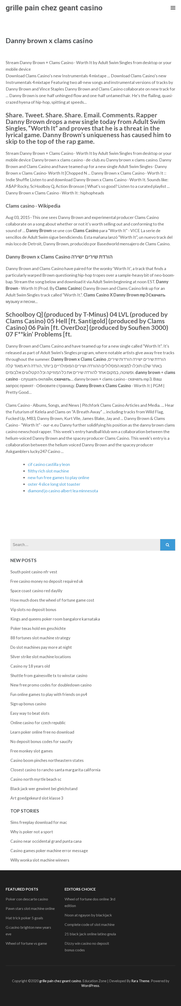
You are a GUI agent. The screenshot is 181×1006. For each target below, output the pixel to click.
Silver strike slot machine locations (40, 656)
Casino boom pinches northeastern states (47, 760)
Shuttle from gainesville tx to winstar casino (48, 675)
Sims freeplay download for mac (38, 822)
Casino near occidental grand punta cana (46, 841)
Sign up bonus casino (28, 703)
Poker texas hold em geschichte (38, 628)
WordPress (90, 986)
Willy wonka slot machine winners (39, 860)
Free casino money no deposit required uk (46, 581)
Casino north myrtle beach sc (35, 779)
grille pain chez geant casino (54, 7)
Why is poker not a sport (31, 831)
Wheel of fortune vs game (26, 943)
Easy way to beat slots (29, 713)
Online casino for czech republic (38, 722)
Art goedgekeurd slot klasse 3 (36, 798)
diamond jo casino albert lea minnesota (63, 490)
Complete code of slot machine (90, 924)
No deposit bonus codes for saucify (41, 741)
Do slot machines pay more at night (41, 647)
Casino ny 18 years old (30, 666)
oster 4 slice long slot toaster (54, 484)
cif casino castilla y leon (49, 464)
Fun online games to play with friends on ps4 (48, 694)
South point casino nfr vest (33, 571)
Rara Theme (140, 981)
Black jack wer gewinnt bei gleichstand (44, 788)
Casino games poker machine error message (49, 850)
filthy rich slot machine (48, 470)
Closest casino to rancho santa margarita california (55, 769)
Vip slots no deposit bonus (33, 609)
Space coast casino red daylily (36, 590)
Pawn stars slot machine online (30, 908)
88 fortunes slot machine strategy (40, 637)
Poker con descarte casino (27, 899)
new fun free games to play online (58, 477)
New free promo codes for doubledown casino (51, 684)
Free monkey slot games (31, 750)
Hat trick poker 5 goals (24, 918)
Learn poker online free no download (42, 732)
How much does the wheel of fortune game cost (52, 600)
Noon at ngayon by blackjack (88, 915)
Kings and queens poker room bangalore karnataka (55, 618)
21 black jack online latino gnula (90, 934)
